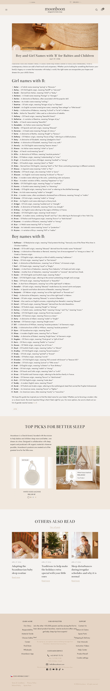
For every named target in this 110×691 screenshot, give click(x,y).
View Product (80, 478)
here (34, 403)
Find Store (27, 646)
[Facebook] (47, 669)
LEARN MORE (28, 621)
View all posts (55, 527)
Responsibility (27, 629)
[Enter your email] (74, 637)
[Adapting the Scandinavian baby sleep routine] (25, 545)
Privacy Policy (31, 683)
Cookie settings (82, 658)
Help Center (82, 650)
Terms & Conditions (18, 683)
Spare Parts (82, 633)
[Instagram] (50, 669)
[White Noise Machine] (32, 472)
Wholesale (27, 650)
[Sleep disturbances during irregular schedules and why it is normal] (85, 545)
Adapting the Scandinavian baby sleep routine (22, 570)
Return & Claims (82, 629)
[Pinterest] (56, 669)
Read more (16, 577)
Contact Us (82, 626)
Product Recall (82, 653)
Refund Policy (16, 685)
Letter (15, 409)
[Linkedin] (63, 669)
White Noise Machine (32, 492)
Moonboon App (27, 653)
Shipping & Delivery (82, 638)
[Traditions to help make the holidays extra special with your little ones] (55, 545)
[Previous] (14, 473)
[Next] (50, 473)
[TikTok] (60, 669)
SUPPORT (82, 621)
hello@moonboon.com (57, 664)
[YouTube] (53, 669)
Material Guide (27, 633)
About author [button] (27, 50)
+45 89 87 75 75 (56, 655)
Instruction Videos (82, 646)
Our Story (27, 626)
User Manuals (82, 642)
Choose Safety (27, 638)
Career (27, 642)
